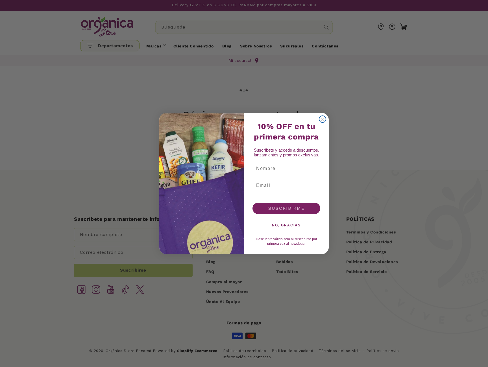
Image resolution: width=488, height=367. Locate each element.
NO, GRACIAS (286, 225)
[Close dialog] (322, 119)
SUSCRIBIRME (286, 208)
